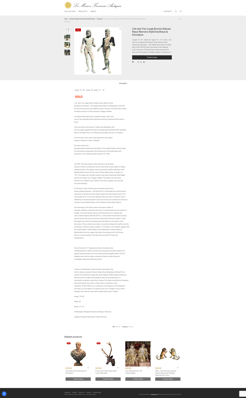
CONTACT (168, 11)
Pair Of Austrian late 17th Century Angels (133, 372)
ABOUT (93, 11)
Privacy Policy (97, 392)
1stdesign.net (154, 394)
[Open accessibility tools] (4, 393)
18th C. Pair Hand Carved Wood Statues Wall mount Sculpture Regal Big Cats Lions (165, 373)
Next (120, 51)
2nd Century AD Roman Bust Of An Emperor (76, 372)
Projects (74, 392)
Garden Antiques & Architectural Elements (82, 19)
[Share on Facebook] (138, 62)
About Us (81, 392)
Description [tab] (123, 83)
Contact (88, 392)
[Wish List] (180, 11)
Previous (75, 51)
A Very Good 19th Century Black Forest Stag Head (106, 372)
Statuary (99, 19)
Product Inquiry (152, 57)
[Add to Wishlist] (134, 62)
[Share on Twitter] (141, 62)
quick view (69, 368)
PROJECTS (82, 11)
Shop (66, 19)
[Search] (175, 11)
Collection (67, 392)
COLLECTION (69, 11)
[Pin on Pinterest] (144, 62)
